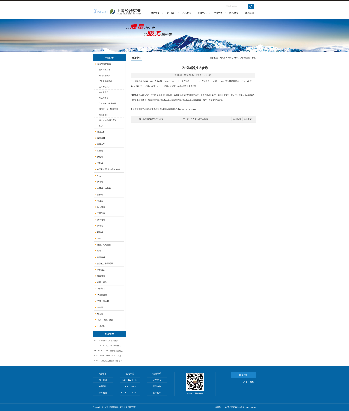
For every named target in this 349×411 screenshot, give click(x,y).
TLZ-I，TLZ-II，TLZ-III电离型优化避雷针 (130, 380)
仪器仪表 (101, 213)
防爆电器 (101, 219)
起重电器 (101, 276)
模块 (99, 251)
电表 (99, 238)
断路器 (100, 313)
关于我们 (171, 13)
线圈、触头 (102, 282)
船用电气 (101, 144)
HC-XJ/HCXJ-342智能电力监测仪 (108, 351)
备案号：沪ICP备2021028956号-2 (229, 407)
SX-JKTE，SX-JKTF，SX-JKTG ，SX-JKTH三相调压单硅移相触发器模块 (130, 393)
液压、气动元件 (104, 244)
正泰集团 (101, 288)
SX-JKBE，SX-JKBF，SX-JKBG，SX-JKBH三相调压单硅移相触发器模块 (130, 386)
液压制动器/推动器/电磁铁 (108, 169)
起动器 (100, 226)
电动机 (100, 307)
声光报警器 (103, 92)
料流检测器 (103, 98)
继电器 (100, 182)
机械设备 (101, 326)
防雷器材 (101, 138)
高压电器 (101, 207)
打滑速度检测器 (105, 81)
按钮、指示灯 (103, 301)
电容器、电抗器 (104, 188)
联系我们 (249, 13)
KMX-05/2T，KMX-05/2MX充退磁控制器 (109, 356)
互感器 (100, 150)
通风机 (100, 157)
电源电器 (101, 257)
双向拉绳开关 (104, 70)
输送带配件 (103, 115)
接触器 (100, 194)
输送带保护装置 (104, 64)
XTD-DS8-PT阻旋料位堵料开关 (107, 345)
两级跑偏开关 (104, 75)
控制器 (100, 163)
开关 (99, 175)
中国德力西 (102, 295)
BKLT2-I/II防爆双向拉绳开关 (106, 340)
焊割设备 (101, 270)
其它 (101, 126)
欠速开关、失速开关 (107, 103)
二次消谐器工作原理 (199, 119)
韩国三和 (101, 132)
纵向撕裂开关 (104, 87)
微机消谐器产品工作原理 (152, 119)
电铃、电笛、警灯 (105, 320)
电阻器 (100, 201)
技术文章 (218, 13)
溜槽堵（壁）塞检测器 (108, 109)
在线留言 (233, 13)
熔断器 (100, 232)
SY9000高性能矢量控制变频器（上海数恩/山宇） (109, 361)
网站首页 (155, 13)
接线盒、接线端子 (105, 263)
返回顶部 (237, 119)
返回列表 (248, 119)
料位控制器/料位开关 (108, 120)
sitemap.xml (251, 407)
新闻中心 (202, 13)
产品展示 (186, 13)
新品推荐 (109, 334)
